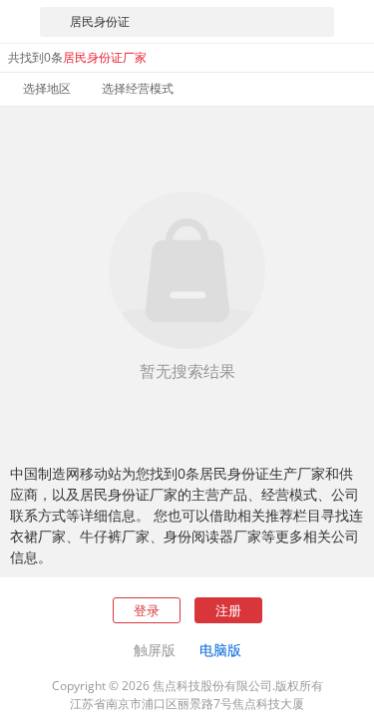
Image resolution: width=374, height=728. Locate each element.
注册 (228, 610)
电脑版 (220, 649)
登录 (147, 610)
